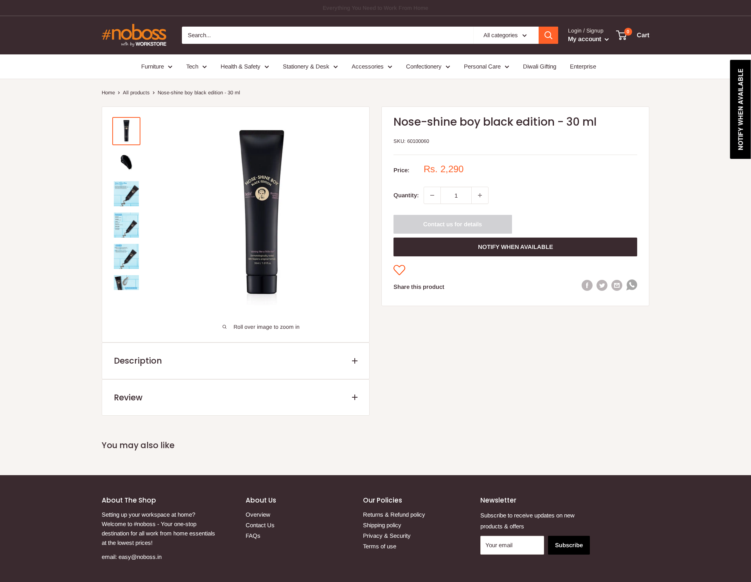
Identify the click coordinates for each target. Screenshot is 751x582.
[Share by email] (616, 285)
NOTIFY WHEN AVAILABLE (515, 246)
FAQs (253, 535)
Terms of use (379, 546)
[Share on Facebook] (587, 285)
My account (585, 39)
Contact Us (260, 525)
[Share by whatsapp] (631, 286)
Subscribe (569, 545)
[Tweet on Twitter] (601, 285)
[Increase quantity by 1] (480, 195)
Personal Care (482, 66)
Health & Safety (241, 66)
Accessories (368, 66)
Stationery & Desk (306, 66)
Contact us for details (452, 224)
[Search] (548, 35)
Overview (258, 514)
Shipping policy (382, 525)
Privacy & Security (387, 535)
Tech (192, 66)
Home (108, 92)
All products (136, 92)
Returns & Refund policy (394, 514)
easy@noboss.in (140, 556)
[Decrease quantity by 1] (432, 195)
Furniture (152, 66)
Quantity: (406, 195)
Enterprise (583, 66)
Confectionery (424, 66)
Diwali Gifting (539, 66)
